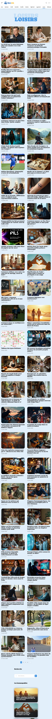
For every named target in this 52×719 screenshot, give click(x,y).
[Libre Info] (9, 3)
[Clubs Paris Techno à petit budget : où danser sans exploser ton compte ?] (13, 136)
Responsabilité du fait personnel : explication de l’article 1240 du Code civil (12, 222)
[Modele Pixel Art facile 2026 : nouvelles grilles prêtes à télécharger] (39, 237)
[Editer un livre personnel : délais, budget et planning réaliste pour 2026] (13, 517)
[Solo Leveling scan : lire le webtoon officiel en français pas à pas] (39, 85)
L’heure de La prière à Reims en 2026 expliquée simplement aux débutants (12, 604)
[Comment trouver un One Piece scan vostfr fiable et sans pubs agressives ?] (39, 211)
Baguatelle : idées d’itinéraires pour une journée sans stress (38, 628)
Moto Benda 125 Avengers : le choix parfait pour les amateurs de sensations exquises (38, 147)
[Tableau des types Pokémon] (13, 338)
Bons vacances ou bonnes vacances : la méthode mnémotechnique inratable (37, 45)
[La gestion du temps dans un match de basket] (39, 415)
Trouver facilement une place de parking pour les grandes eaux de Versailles (38, 655)
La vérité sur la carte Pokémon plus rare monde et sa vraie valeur (12, 45)
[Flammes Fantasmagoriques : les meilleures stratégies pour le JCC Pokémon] (39, 491)
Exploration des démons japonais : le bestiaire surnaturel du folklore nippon (13, 426)
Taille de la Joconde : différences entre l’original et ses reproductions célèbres (12, 197)
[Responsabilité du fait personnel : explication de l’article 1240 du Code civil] (13, 211)
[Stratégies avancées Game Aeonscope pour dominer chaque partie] (39, 567)
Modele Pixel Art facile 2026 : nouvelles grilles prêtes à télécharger (37, 248)
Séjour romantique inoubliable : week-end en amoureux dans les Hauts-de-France (38, 324)
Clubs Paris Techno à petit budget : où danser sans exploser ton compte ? (12, 147)
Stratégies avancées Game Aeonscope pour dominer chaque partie (36, 578)
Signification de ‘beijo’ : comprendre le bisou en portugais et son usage (35, 273)
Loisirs (18, 695)
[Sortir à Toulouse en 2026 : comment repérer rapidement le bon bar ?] (39, 111)
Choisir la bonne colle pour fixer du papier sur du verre (12, 247)
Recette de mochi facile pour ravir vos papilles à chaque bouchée (11, 375)
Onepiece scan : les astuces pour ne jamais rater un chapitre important (38, 528)
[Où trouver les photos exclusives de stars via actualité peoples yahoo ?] (39, 338)
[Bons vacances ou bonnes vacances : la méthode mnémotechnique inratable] (39, 34)
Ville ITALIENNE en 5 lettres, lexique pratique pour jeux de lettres (12, 629)
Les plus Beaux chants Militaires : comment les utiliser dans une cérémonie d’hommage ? (38, 71)
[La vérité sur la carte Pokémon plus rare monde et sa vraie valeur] (13, 34)
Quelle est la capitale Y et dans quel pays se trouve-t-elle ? (38, 172)
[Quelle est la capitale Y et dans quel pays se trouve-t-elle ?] (39, 162)
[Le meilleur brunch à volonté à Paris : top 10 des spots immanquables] (13, 466)
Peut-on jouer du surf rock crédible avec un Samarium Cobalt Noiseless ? (11, 96)
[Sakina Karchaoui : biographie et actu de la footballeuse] (13, 162)
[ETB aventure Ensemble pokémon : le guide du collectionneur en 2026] (13, 542)
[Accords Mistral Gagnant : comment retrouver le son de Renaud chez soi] (39, 440)
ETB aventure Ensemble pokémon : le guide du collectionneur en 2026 (9, 553)
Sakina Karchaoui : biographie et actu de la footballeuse (12, 172)
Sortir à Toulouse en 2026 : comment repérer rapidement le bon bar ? (38, 122)
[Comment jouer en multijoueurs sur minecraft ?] (13, 313)
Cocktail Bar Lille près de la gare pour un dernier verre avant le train (13, 578)
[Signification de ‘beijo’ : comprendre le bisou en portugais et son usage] (39, 262)
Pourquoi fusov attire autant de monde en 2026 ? (38, 552)
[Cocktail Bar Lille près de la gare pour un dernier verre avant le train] (13, 567)
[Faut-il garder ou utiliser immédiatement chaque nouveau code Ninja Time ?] (39, 389)
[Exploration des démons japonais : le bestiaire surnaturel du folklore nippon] (13, 415)
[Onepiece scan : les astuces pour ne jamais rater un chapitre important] (39, 517)
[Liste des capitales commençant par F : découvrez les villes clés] (13, 440)
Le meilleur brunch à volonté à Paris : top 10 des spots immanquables (12, 477)
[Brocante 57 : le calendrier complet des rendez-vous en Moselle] (39, 364)
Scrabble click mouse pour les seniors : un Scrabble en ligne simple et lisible (38, 604)
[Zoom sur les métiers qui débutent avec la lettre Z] (13, 491)
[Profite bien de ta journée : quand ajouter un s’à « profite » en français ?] (13, 60)
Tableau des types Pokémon (11, 348)
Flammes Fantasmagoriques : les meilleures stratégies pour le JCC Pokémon (38, 502)
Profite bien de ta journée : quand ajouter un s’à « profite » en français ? (12, 71)
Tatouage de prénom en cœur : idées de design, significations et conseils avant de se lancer (38, 197)
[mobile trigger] (2, 3)
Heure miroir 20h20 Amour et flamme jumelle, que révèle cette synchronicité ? (13, 655)
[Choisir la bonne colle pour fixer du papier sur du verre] (13, 237)
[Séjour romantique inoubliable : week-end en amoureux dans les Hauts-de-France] (39, 313)
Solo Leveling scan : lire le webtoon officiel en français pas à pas (38, 96)
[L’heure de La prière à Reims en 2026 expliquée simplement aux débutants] (13, 593)
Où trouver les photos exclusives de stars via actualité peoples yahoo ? (38, 349)
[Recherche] (46, 3)
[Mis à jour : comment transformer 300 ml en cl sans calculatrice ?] (13, 288)
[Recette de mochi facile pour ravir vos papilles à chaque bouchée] (13, 364)
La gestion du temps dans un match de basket (37, 425)
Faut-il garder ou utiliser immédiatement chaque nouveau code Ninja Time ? (38, 400)
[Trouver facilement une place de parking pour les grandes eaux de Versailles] (39, 644)
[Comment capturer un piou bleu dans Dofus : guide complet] (13, 111)
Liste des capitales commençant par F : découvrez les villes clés (12, 450)
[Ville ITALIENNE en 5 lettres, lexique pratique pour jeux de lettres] (13, 618)
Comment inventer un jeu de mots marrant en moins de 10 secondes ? (37, 477)
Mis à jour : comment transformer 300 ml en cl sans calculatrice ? (11, 299)
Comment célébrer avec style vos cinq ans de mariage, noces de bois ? (12, 273)
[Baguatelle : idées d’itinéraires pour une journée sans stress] (39, 618)
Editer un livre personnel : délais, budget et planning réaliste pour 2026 (10, 528)
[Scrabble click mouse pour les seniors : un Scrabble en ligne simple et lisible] (39, 593)
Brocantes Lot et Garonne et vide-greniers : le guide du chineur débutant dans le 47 (11, 400)
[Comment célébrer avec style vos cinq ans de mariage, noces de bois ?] (13, 262)
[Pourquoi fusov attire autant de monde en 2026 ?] (39, 542)
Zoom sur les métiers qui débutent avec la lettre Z (10, 501)
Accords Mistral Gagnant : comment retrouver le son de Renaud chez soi (37, 451)
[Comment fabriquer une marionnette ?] (39, 288)
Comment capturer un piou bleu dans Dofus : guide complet (12, 121)
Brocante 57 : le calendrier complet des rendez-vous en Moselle (37, 375)
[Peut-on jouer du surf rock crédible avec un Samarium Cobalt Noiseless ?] (13, 85)
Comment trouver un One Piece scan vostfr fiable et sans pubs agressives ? (38, 222)
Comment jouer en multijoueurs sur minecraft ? (12, 323)
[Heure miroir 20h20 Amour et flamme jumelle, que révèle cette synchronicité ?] (13, 644)
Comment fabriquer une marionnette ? (36, 298)
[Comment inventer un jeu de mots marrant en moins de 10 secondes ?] (39, 466)
